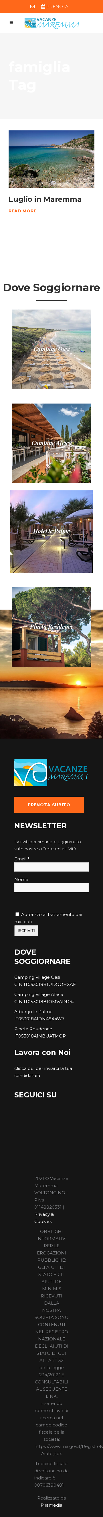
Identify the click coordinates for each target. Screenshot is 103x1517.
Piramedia (51, 1505)
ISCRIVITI (26, 931)
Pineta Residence (33, 1028)
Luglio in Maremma (45, 199)
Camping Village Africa (38, 994)
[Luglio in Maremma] (51, 159)
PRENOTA (56, 6)
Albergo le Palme (33, 1011)
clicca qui (24, 1068)
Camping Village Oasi (37, 977)
